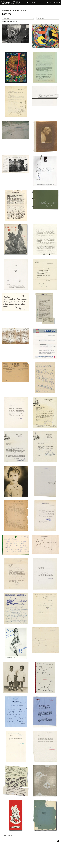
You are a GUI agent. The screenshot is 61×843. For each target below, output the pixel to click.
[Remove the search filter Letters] (16, 21)
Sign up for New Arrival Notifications (14, 10)
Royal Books (10, 2)
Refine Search (30, 2)
